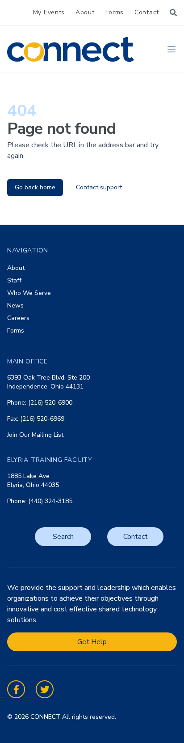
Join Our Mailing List (35, 435)
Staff (14, 280)
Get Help (92, 642)
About (85, 12)
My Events (49, 12)
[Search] (173, 12)
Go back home (35, 187)
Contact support (99, 187)
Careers (18, 318)
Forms (114, 12)
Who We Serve (29, 293)
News (15, 305)
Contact (146, 12)
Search (63, 537)
